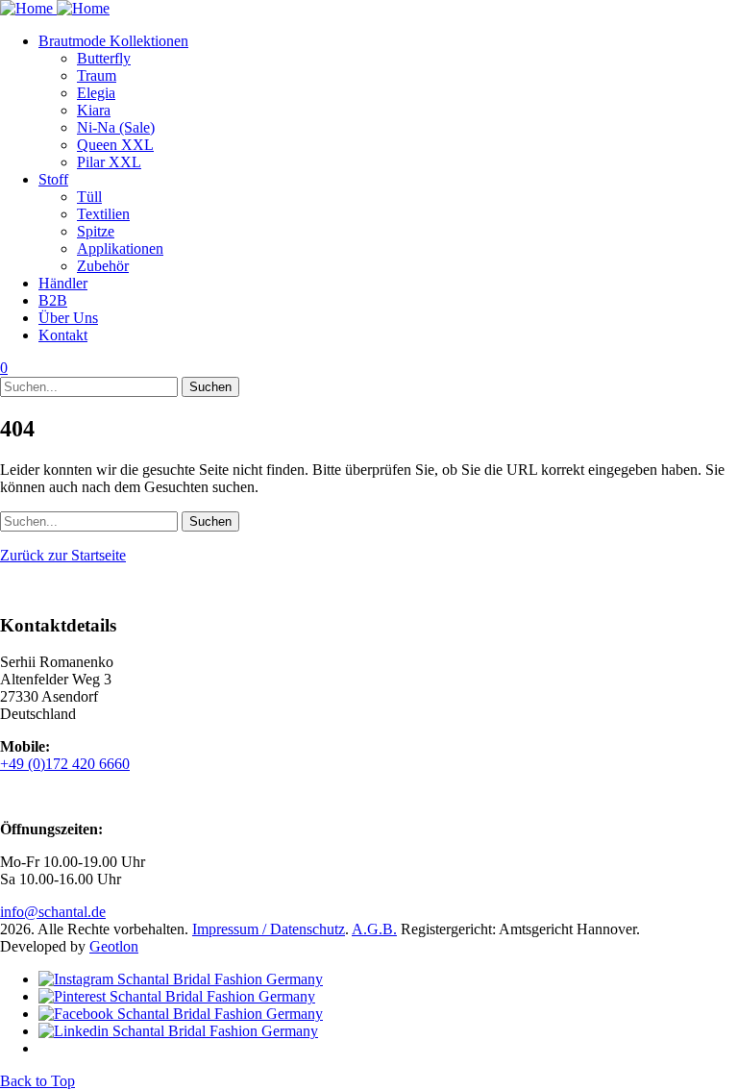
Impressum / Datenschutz (268, 929)
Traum (96, 75)
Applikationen (120, 248)
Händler (62, 283)
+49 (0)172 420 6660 (65, 764)
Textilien (103, 214)
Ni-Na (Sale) (116, 127)
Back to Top (37, 1081)
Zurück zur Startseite (63, 555)
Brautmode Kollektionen (113, 41)
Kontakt (62, 335)
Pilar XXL (109, 162)
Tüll (89, 196)
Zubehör (103, 266)
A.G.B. (374, 929)
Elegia (96, 93)
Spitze (95, 231)
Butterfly (104, 58)
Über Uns (68, 318)
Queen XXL (115, 144)
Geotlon (113, 946)
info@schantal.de (53, 912)
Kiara (94, 110)
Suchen (210, 387)
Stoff (53, 179)
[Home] (55, 8)
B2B (52, 300)
